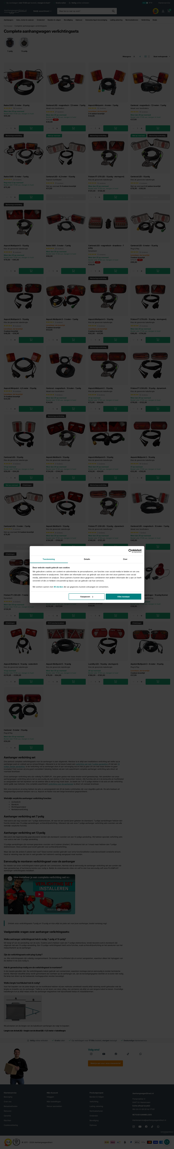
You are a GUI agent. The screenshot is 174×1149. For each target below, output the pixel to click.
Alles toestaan (123, 597)
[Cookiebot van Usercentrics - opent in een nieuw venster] (130, 551)
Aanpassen (85, 597)
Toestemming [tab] (49, 559)
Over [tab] (125, 559)
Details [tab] (87, 559)
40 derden (58, 587)
